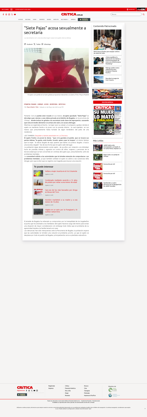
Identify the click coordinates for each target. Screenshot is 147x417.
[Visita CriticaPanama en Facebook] (26, 390)
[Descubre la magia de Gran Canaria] (99, 79)
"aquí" (89, 408)
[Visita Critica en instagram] (37, 390)
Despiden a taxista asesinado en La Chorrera (51, 136)
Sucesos (20, 19)
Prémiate (87, 393)
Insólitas (56, 19)
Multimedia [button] (64, 19)
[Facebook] (3, 14)
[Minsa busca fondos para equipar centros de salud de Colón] (107, 39)
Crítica (67, 386)
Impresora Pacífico (90, 395)
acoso (46, 104)
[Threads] (6, 14)
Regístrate (51, 386)
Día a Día (68, 390)
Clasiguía (87, 390)
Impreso (73, 19)
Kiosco (86, 386)
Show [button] (34, 19)
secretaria (53, 104)
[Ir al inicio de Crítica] (72, 14)
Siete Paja (62, 104)
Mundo (49, 19)
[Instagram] (9, 14)
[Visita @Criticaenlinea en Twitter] (29, 390)
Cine (85, 388)
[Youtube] (15, 14)
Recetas (67, 395)
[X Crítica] (12, 14)
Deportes (42, 19)
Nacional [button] (28, 19)
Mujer (67, 393)
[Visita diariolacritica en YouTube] (34, 390)
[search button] (143, 14)
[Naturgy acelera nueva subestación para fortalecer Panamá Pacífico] (99, 70)
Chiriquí (40, 104)
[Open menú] (11, 9)
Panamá (33, 104)
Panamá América (70, 388)
